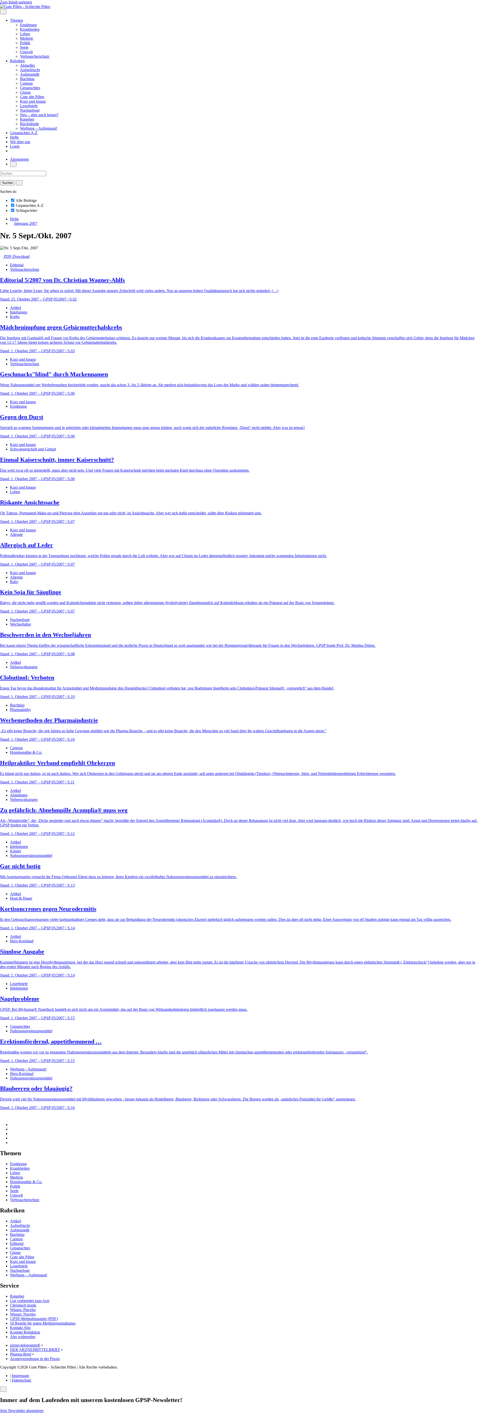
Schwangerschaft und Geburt (33, 449)
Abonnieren (19, 159)
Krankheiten (30, 29)
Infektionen (19, 846)
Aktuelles (27, 65)
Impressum (20, 1376)
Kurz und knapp (33, 101)
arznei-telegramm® (25, 1345)
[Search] (19, 182)
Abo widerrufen (22, 1337)
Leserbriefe (29, 106)
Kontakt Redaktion (25, 1332)
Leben (25, 34)
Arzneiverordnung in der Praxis (35, 1359)
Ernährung (28, 25)
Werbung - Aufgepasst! (28, 1069)
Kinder (15, 851)
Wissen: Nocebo (23, 1314)
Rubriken (17, 61)
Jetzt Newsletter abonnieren (22, 1411)
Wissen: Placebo (23, 1310)
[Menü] (3, 11)
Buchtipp (27, 79)
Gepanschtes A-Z (24, 133)
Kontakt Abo (20, 1328)
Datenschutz (21, 1380)
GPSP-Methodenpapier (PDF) (34, 1319)
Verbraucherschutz (34, 56)
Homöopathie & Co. (26, 752)
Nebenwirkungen (24, 667)
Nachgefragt (30, 110)
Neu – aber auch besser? (39, 115)
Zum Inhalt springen (16, 2)
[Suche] (13, 164)
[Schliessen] (3, 1389)
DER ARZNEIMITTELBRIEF (35, 1350)
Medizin (26, 38)
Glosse (25, 92)
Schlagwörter (26, 210)
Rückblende (29, 124)
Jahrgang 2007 (25, 223)
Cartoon (26, 83)
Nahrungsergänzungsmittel (31, 855)
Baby (14, 582)
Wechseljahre (20, 624)
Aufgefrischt (30, 70)
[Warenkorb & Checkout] (11, 151)
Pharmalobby (20, 710)
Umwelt (26, 52)
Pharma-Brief (20, 1354)
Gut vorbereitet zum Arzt (29, 1301)
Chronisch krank (23, 1305)
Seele (24, 47)
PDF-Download (16, 256)
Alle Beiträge (26, 200)
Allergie (16, 534)
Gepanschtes (30, 88)
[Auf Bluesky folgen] (11, 1133)
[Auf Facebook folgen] (11, 1124)
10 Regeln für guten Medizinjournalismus (43, 1323)
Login (15, 146)
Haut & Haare (21, 898)
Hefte (14, 137)
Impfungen (18, 312)
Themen (16, 20)
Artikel (15, 308)
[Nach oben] (1, 1116)
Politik (25, 43)
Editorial (17, 265)
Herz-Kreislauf (22, 941)
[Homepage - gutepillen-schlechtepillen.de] (25, 6)
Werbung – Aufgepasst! (38, 128)
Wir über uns (20, 142)
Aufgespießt (29, 74)
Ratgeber (27, 119)
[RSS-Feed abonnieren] (11, 1142)
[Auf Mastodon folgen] (11, 1129)
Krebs (15, 317)
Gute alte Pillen (32, 97)
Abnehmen (19, 795)
